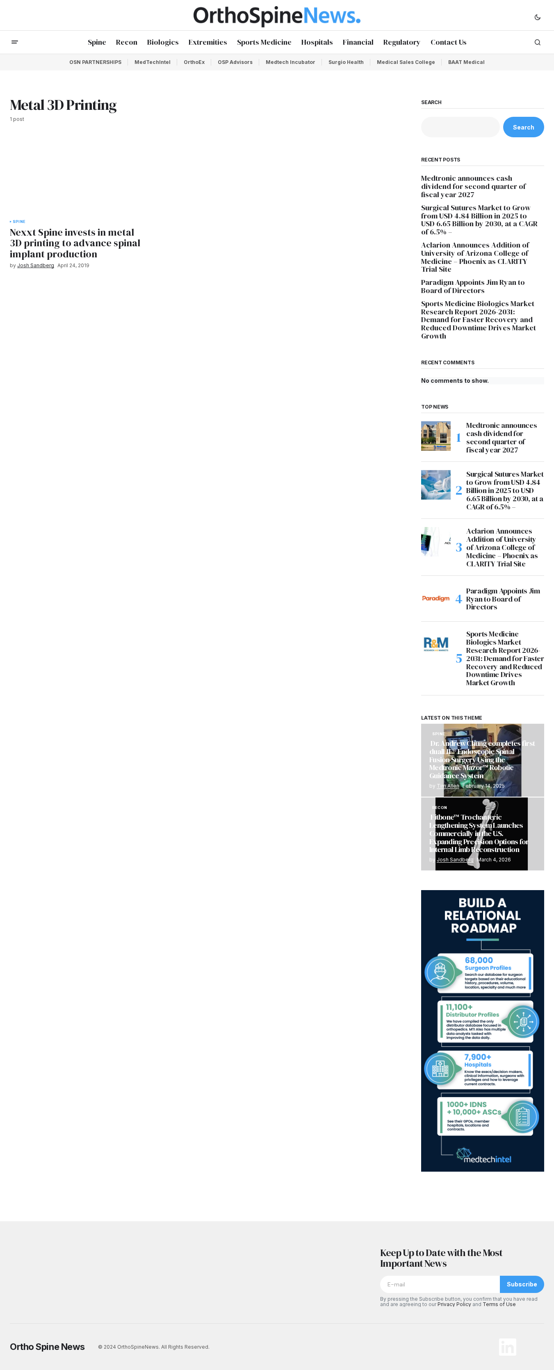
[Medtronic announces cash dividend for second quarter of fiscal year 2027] (436, 436)
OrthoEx (194, 62)
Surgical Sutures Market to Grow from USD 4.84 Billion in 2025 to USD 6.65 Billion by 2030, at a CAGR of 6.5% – (479, 220)
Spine (19, 222)
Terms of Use (499, 1304)
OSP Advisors (235, 62)
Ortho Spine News (47, 1346)
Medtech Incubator (290, 62)
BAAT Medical (466, 62)
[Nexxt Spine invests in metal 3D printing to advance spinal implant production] (76, 176)
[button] (537, 17)
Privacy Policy (454, 1304)
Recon (439, 808)
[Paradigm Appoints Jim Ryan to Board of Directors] (436, 598)
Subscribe (522, 1284)
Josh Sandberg (455, 860)
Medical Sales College (406, 62)
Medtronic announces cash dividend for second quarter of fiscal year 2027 (473, 186)
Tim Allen (448, 786)
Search (431, 102)
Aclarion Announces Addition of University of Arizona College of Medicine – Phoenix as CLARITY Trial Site (475, 257)
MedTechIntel (153, 62)
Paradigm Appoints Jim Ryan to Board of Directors (473, 286)
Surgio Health (346, 62)
